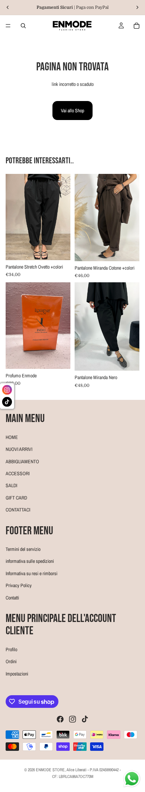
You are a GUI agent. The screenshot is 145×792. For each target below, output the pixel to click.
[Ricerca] (23, 25)
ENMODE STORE (50, 770)
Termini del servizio (23, 549)
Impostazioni (17, 673)
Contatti (12, 597)
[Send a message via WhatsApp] (131, 778)
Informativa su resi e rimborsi (31, 573)
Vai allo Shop (72, 110)
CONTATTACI (18, 510)
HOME (12, 437)
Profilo (11, 649)
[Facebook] (60, 719)
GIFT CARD (16, 497)
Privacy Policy (19, 585)
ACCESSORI (18, 473)
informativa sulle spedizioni (30, 561)
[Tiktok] (85, 719)
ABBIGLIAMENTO (22, 461)
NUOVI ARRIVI (19, 449)
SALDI (11, 485)
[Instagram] (72, 719)
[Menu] (8, 26)
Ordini (11, 661)
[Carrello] (136, 25)
